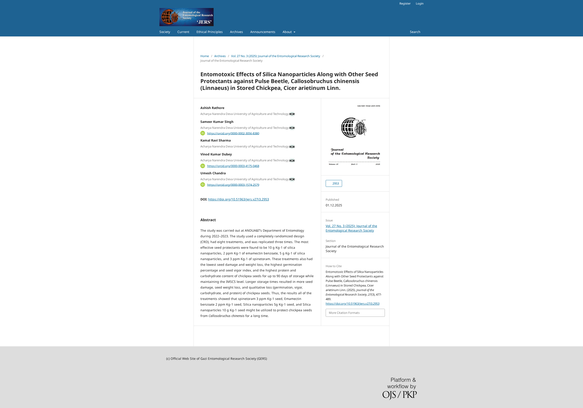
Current (183, 32)
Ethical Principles (210, 32)
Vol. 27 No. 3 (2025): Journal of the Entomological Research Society (275, 56)
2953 (335, 183)
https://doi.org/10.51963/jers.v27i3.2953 (238, 199)
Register (405, 3)
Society (164, 32)
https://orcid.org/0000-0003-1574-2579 (233, 184)
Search (414, 32)
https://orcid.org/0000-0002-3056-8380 (233, 133)
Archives (236, 32)
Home (204, 56)
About (288, 32)
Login (420, 3)
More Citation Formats (344, 313)
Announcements (262, 32)
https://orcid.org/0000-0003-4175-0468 (233, 166)
